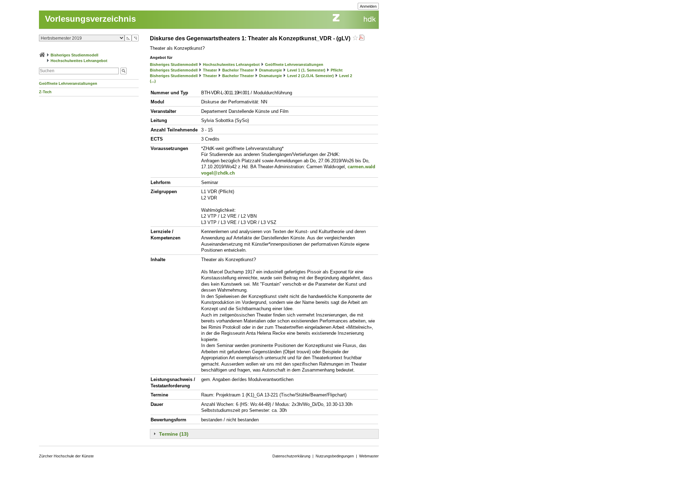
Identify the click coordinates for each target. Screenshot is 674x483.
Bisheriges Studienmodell (74, 55)
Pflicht (337, 70)
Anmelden (368, 6)
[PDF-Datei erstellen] (361, 38)
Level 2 (345, 76)
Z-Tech (45, 92)
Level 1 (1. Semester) (306, 70)
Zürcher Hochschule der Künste (66, 456)
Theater (210, 70)
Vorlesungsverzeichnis (90, 18)
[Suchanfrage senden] (123, 71)
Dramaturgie (270, 70)
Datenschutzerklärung (291, 456)
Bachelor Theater (238, 70)
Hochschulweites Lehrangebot (79, 61)
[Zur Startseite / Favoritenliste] (42, 55)
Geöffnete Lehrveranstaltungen (68, 83)
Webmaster (369, 456)
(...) (153, 81)
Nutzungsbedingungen (335, 456)
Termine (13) (174, 434)
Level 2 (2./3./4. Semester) (310, 76)
